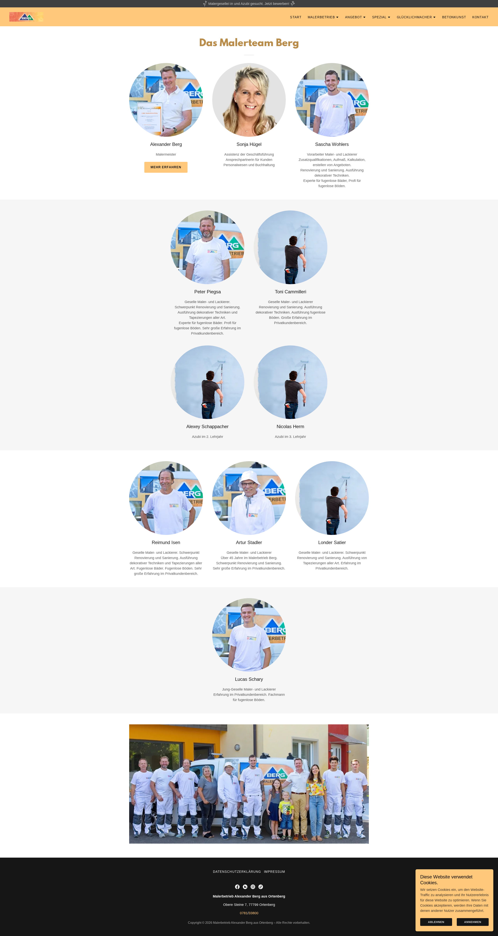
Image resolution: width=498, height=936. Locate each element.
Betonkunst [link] (454, 17)
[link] (26, 16)
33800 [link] (253, 913)
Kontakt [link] (480, 17)
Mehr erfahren (166, 167)
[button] (323, 17)
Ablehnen (436, 922)
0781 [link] (244, 913)
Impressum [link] (274, 871)
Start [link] (296, 17)
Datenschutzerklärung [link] (237, 871)
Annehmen (472, 922)
